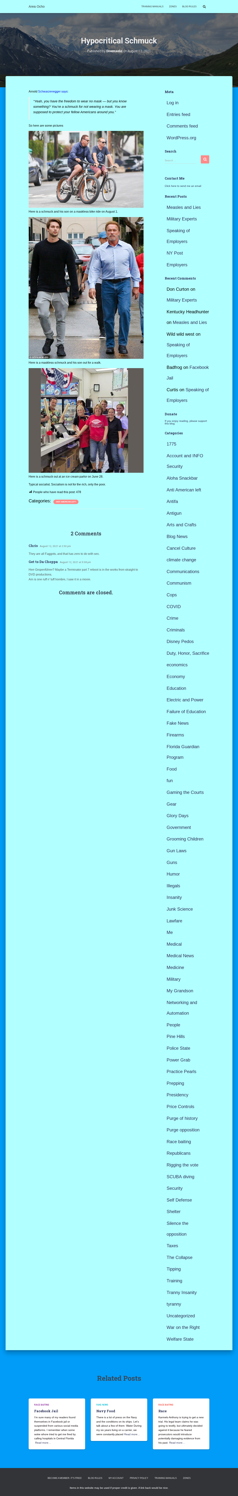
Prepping (175, 1083)
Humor (173, 873)
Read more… (43, 1442)
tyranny (174, 1304)
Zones (173, 6)
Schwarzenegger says (52, 91)
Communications (183, 571)
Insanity (174, 897)
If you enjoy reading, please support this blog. (186, 422)
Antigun (174, 513)
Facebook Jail (46, 1411)
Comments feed (182, 125)
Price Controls (180, 1106)
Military (174, 979)
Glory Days (178, 815)
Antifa (172, 501)
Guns (172, 862)
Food (172, 768)
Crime (172, 618)
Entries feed (178, 114)
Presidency (177, 1094)
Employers (177, 264)
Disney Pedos (180, 641)
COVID (174, 606)
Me (170, 932)
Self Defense (179, 1199)
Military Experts (182, 218)
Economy (176, 676)
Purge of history (182, 1118)
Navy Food (105, 1411)
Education (176, 688)
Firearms (175, 734)
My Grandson (180, 990)
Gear (171, 804)
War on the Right (183, 1327)
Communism (179, 583)
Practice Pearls (181, 1071)
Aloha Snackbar (182, 478)
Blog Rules (189, 6)
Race (162, 1411)
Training (174, 1280)
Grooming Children (185, 838)
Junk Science (180, 909)
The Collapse (179, 1257)
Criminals (176, 629)
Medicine (175, 967)
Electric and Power (185, 699)
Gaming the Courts (185, 792)
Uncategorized (181, 1315)
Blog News (177, 536)
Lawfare (174, 920)
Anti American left (66, 502)
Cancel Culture (181, 548)
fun (170, 780)
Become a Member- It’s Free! (65, 1478)
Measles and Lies (184, 207)
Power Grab (178, 1059)
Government (179, 827)
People (173, 1024)
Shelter (174, 1211)
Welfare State (180, 1339)
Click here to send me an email (183, 185)
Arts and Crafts (181, 524)
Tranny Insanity (182, 1292)
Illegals (173, 885)
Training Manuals (152, 6)
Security (175, 1188)
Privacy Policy (139, 1478)
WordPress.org (181, 137)
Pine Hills (176, 1036)
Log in (172, 102)
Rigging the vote (182, 1164)
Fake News (178, 723)
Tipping (174, 1268)
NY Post (175, 252)
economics (177, 664)
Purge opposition (183, 1129)
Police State (178, 1048)
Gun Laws (176, 850)
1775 (171, 443)
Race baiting (179, 1141)
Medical (174, 944)
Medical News (180, 955)
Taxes (172, 1245)
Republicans (179, 1153)
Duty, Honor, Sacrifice (188, 653)
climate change (181, 559)
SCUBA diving (180, 1176)
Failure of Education (186, 711)
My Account (116, 1478)
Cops (172, 594)
